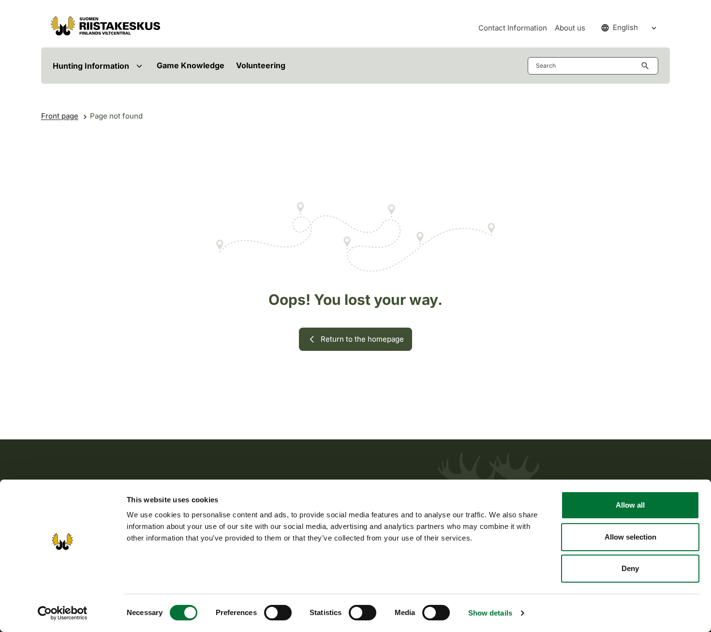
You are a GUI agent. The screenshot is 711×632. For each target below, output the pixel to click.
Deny (630, 568)
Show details (490, 613)
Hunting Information (91, 66)
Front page (59, 115)
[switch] (278, 612)
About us (570, 27)
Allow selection (630, 537)
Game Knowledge (190, 65)
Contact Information (512, 27)
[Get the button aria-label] (647, 66)
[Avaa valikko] (139, 66)
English (625, 27)
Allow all (630, 505)
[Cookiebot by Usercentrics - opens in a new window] (62, 613)
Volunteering (260, 65)
